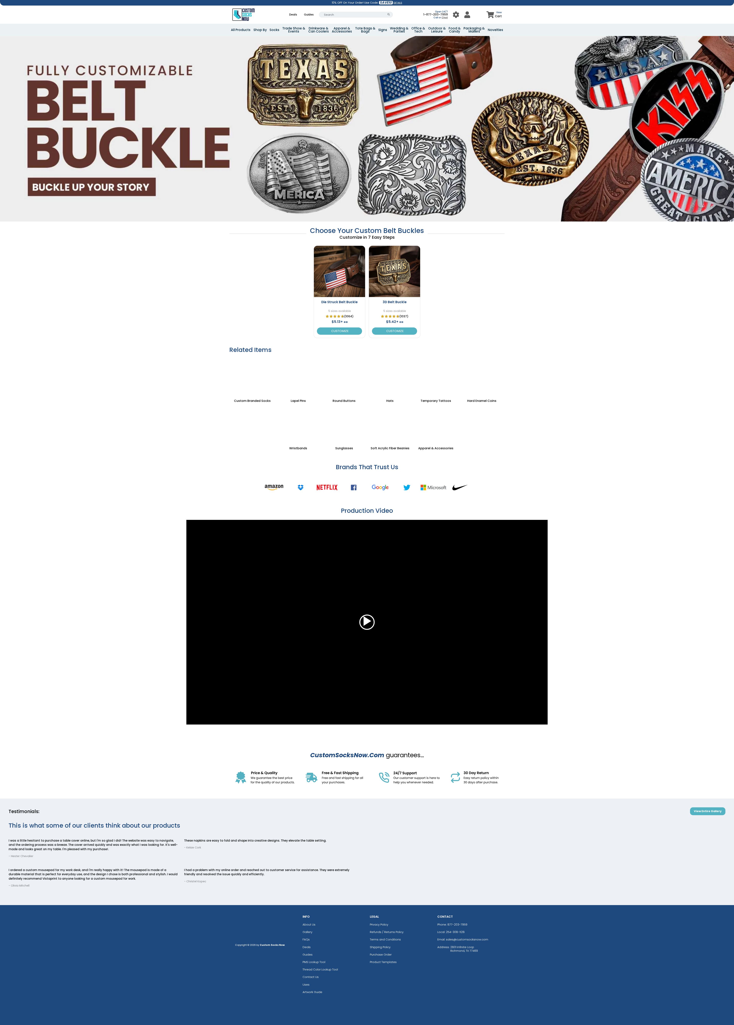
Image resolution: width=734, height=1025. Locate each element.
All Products (240, 29)
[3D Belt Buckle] (394, 271)
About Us (309, 924)
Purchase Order (381, 955)
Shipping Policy (380, 947)
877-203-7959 (457, 924)
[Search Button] (389, 14)
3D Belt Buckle (395, 302)
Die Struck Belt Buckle (339, 302)
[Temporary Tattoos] (435, 375)
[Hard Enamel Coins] (481, 375)
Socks (274, 29)
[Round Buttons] (344, 375)
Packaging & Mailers (474, 30)
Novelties (495, 29)
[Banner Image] (367, 38)
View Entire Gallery (708, 811)
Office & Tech (418, 30)
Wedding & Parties (399, 30)
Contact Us (311, 977)
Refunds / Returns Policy (387, 932)
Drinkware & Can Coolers (318, 30)
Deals (293, 14)
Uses (306, 985)
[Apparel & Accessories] (435, 423)
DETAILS (398, 2)
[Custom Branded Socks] (252, 375)
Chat (445, 17)
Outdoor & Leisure (437, 30)
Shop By (260, 29)
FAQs (306, 939)
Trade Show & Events (293, 30)
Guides (309, 14)
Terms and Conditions (385, 939)
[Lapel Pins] (298, 375)
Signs (382, 29)
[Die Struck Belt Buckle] (339, 271)
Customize (339, 331)
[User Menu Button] (456, 14)
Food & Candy (455, 30)
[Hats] (390, 375)
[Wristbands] (298, 423)
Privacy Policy (379, 924)
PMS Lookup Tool (314, 962)
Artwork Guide (312, 992)
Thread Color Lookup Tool (320, 969)
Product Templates (383, 962)
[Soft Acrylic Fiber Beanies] (390, 423)
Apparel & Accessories (342, 30)
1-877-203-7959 (435, 14)
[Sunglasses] (344, 423)
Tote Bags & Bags (365, 30)
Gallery (307, 932)
